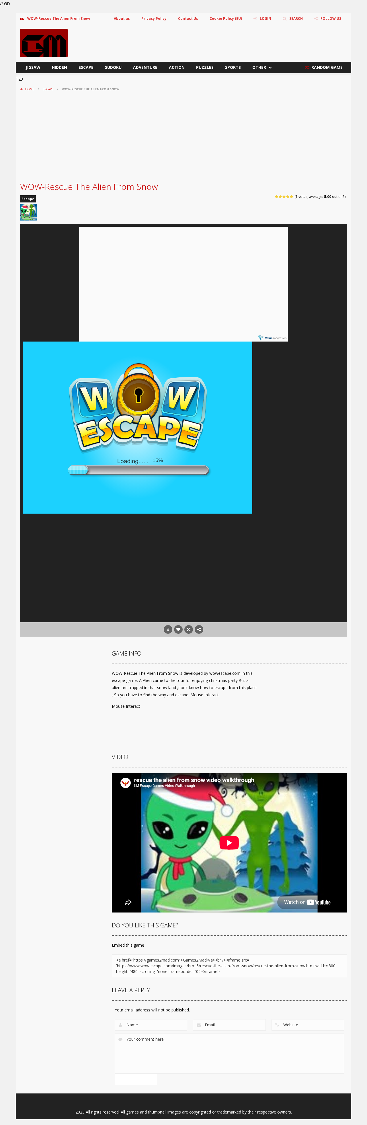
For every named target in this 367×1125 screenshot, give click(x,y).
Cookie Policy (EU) (226, 18)
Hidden (59, 67)
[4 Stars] (288, 196)
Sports (233, 67)
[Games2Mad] (44, 42)
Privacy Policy (154, 18)
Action (177, 67)
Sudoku (113, 67)
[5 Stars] (292, 196)
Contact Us (188, 18)
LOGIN (265, 18)
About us (122, 18)
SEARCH (296, 18)
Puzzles (205, 67)
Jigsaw (33, 67)
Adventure (145, 67)
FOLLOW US (331, 18)
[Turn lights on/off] (168, 629)
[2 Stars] (280, 196)
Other (259, 67)
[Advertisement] (183, 136)
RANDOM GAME (326, 67)
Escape (86, 67)
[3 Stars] (284, 196)
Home (29, 89)
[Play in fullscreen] (188, 629)
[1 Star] (277, 196)
